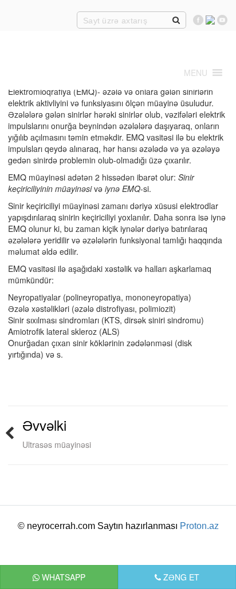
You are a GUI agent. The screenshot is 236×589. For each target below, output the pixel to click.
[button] (195, 72)
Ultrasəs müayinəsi (56, 444)
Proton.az (199, 526)
